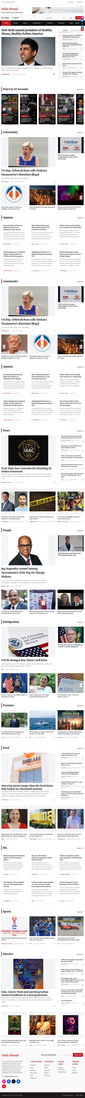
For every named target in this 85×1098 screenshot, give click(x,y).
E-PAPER (6, 18)
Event (31, 1067)
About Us (46, 1065)
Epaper (74, 1067)
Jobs (31, 1075)
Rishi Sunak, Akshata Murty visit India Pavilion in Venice (71, 446)
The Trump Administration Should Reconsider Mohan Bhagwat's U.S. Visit (70, 55)
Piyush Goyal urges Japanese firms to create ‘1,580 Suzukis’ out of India (72, 475)
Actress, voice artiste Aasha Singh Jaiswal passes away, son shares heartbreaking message (72, 991)
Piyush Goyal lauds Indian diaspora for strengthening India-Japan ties (72, 44)
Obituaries (33, 1078)
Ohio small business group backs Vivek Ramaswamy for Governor (71, 437)
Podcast (74, 1073)
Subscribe (79, 17)
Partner (46, 1067)
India (25, 23)
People (50, 23)
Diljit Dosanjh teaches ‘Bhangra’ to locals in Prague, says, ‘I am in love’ (72, 970)
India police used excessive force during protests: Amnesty (71, 465)
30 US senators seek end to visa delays (72, 64)
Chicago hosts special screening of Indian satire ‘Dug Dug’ (72, 73)
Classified (33, 1065)
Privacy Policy (62, 1072)
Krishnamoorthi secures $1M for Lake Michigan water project (72, 36)
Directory (33, 1070)
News (15, 23)
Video (74, 1070)
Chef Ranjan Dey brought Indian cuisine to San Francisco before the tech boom (72, 793)
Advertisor (47, 1075)
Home (6, 23)
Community (37, 23)
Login (70, 17)
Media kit (46, 1070)
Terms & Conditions (68, 1095)
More (77, 23)
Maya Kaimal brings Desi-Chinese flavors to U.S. (71, 764)
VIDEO (16, 18)
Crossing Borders (66, 1000)
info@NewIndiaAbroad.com (11, 1076)
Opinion (61, 23)
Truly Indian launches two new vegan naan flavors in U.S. (70, 754)
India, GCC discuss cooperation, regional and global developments (72, 456)
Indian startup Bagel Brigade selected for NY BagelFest (70, 773)
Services (71, 2)
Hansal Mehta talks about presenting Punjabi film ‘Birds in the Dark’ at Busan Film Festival (72, 980)
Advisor (46, 1073)
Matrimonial (33, 1073)
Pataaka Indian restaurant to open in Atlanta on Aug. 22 (71, 783)
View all (79, 89)
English (80, 2)
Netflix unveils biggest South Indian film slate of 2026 (72, 960)
